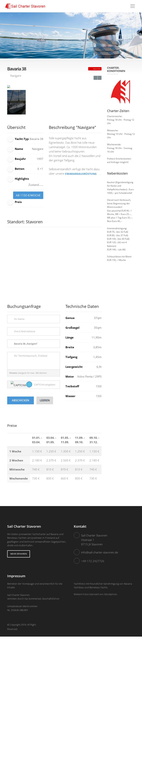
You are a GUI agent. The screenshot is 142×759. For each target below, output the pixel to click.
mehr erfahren (18, 553)
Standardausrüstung (81, 174)
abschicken (20, 400)
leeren (45, 400)
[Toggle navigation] (133, 6)
